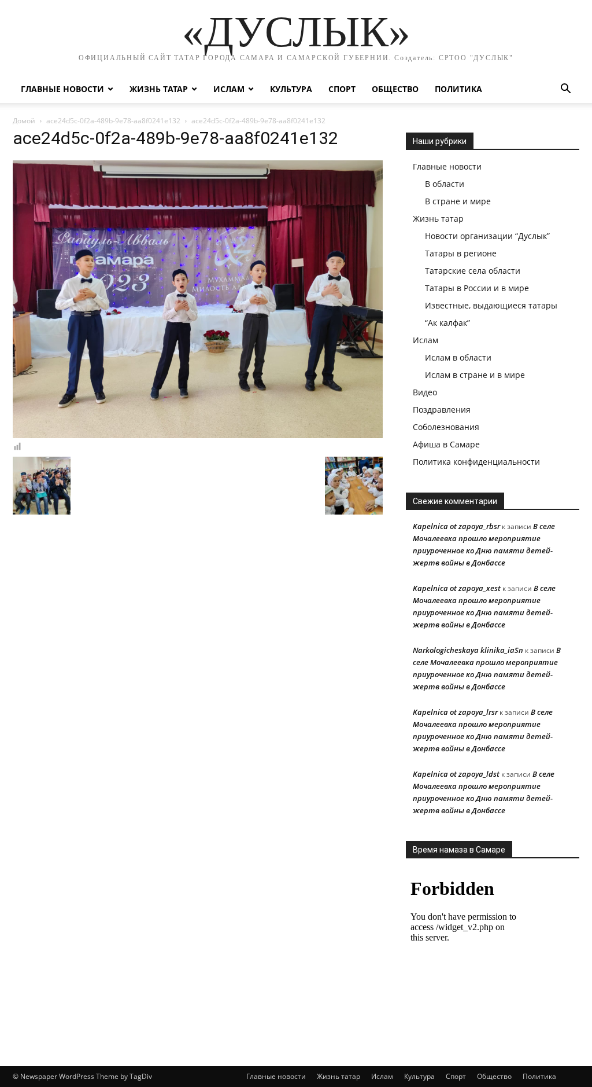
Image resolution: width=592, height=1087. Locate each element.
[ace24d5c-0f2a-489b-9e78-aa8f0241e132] (198, 435)
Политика (458, 88)
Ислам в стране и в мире (475, 374)
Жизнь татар (159, 88)
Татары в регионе (461, 253)
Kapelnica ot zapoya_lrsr (455, 712)
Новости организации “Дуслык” (487, 235)
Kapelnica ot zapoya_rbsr (456, 526)
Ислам (229, 88)
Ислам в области (458, 357)
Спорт (342, 88)
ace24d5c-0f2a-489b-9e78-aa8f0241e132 (113, 121)
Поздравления (442, 409)
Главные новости (62, 88)
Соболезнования (446, 426)
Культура (291, 88)
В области (444, 183)
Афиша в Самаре (446, 444)
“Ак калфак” (447, 322)
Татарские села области (472, 270)
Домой (24, 121)
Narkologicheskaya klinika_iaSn (468, 650)
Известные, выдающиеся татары (491, 305)
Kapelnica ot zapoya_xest (457, 588)
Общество (395, 88)
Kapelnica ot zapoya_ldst (456, 774)
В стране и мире (458, 201)
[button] (565, 90)
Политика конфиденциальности (476, 461)
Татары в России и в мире (477, 287)
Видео (425, 392)
